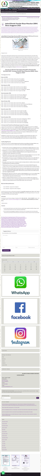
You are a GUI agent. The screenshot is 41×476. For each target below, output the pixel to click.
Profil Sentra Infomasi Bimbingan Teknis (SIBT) (9, 11)
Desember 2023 (4, 433)
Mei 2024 (3, 429)
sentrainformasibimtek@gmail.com (14, 199)
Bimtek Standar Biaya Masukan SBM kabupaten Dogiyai (13, 220)
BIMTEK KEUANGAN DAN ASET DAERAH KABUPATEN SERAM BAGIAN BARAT (25, 30)
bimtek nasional (19, 66)
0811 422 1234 (5, 380)
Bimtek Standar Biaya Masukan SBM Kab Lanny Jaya (13, 217)
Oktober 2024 (4, 423)
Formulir (6, 9)
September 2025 (5, 421)
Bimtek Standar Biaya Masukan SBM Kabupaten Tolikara (17, 225)
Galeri (10, 9)
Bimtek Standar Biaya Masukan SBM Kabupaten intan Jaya (13, 221)
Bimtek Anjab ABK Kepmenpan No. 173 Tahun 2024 (10, 407)
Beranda (2, 9)
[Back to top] (38, 473)
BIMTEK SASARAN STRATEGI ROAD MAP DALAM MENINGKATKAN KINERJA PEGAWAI (17, 411)
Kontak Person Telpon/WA (22, 9)
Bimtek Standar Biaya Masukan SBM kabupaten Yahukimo (10, 226)
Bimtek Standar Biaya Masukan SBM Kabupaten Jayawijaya (13, 222)
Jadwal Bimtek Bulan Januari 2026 (32, 17)
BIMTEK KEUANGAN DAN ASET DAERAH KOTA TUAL (8, 32)
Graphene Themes (8, 474)
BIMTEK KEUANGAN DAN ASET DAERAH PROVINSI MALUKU (25, 32)
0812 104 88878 (5, 381)
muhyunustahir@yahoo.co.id (7, 386)
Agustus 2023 (4, 439)
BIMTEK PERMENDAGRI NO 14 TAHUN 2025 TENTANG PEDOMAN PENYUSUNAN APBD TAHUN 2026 (19, 409)
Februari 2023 (4, 449)
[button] (3, 473)
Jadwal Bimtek (14, 9)
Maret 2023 (4, 447)
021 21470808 (5, 383)
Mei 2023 (3, 445)
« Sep (20, 272)
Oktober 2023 (4, 435)
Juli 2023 (3, 441)
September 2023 (5, 437)
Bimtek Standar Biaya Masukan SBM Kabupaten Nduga (10, 223)
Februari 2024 (4, 431)
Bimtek (4, 217)
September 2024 (5, 425)
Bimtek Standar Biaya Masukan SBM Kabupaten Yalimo (13, 227)
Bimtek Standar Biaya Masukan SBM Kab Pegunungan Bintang (14, 218)
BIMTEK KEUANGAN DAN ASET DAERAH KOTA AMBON (29, 31)
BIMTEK (5, 13)
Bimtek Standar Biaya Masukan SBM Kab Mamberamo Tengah (13, 217)
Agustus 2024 (4, 427)
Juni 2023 (3, 443)
